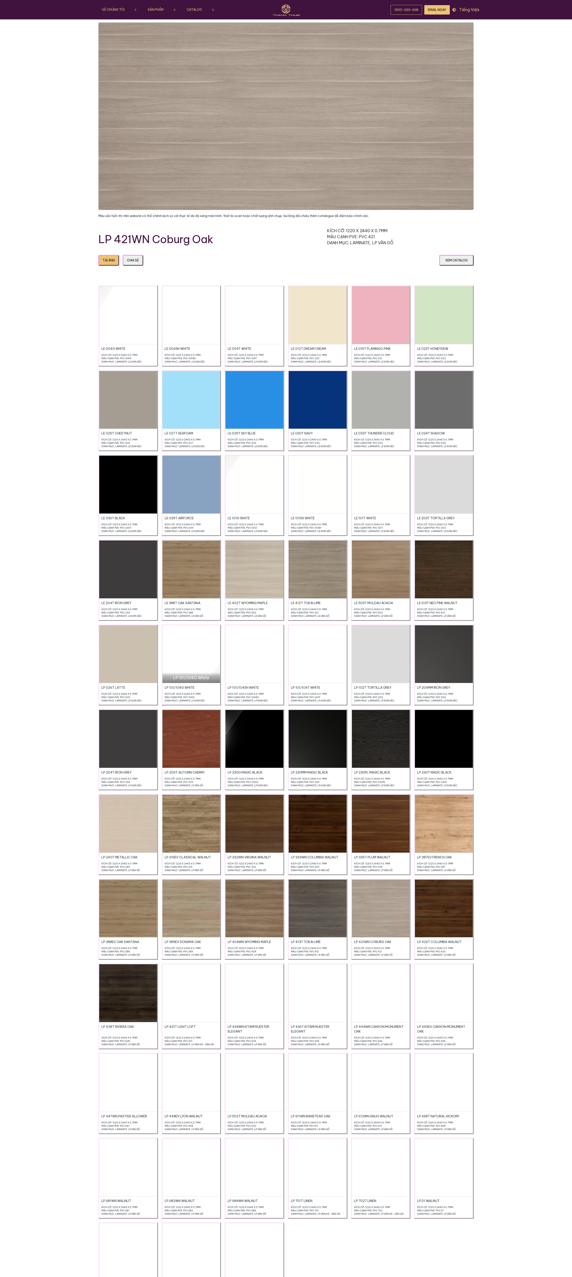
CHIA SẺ (133, 260)
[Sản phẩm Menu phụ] (174, 10)
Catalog (194, 10)
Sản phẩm (156, 10)
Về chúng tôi (113, 10)
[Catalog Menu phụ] (213, 10)
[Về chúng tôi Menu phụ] (135, 10)
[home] (286, 9)
